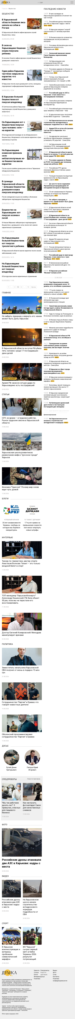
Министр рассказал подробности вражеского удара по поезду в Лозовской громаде (58, 330)
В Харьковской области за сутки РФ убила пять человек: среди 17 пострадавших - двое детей (58, 217)
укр (39, 2)
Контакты (56, 976)
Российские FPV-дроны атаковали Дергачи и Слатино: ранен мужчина (57, 170)
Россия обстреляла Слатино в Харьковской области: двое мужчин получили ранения (57, 249)
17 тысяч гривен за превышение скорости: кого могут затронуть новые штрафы (56, 292)
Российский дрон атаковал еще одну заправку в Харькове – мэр (58, 110)
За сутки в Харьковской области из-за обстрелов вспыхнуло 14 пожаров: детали (58, 225)
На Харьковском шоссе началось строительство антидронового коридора (56, 421)
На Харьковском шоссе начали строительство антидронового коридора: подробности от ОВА (58, 122)
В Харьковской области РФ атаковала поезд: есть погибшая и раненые (57, 338)
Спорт (5, 923)
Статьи (5, 394)
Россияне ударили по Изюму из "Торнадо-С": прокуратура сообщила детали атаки (58, 71)
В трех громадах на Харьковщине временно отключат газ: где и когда (58, 16)
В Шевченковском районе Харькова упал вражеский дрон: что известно (57, 265)
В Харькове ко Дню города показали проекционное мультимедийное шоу (57, 371)
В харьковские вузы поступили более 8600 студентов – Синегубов (58, 115)
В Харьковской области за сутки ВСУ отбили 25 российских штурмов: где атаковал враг (58, 233)
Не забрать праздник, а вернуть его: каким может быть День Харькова (58, 201)
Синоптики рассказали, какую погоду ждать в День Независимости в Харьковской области (58, 308)
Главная (4, 8)
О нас (54, 974)
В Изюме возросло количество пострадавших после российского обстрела (58, 39)
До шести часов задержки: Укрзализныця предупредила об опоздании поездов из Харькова (57, 186)
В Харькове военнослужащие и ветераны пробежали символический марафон (58, 379)
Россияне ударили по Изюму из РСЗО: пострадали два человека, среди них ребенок (57, 162)
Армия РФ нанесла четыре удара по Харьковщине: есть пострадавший (56, 241)
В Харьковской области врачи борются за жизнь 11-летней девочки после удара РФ (58, 154)
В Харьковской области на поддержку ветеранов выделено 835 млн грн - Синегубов (57, 363)
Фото (4, 824)
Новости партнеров (33, 779)
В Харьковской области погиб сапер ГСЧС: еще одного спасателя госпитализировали (57, 209)
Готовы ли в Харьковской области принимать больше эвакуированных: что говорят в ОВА (57, 79)
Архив (33, 287)
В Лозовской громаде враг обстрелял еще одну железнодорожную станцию (56, 300)
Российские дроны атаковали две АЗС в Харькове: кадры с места (57, 23)
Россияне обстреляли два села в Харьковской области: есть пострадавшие (58, 47)
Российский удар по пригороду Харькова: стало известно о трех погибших (58, 257)
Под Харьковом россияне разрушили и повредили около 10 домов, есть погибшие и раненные (57, 284)
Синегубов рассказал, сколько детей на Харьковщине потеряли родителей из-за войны (57, 87)
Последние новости (55, 9)
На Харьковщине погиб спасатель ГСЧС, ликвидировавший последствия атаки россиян (57, 146)
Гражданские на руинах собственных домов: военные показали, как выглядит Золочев (56, 346)
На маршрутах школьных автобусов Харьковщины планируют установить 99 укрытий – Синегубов (57, 138)
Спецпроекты (9, 779)
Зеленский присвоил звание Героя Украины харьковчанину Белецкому (57, 55)
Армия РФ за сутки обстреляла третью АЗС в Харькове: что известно (58, 130)
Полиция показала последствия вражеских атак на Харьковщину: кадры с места (58, 178)
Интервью (7, 537)
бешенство (12, 8)
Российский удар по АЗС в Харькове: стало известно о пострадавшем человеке (56, 95)
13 (28, 287)
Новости (36, 970)
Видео (5, 876)
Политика (7, 644)
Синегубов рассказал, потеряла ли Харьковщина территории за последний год (58, 103)
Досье (5, 746)
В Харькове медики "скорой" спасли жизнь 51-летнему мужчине (57, 31)
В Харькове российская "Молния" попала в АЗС (55, 272)
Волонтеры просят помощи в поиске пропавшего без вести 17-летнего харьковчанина (57, 387)
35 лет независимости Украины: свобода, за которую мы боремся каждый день (58, 194)
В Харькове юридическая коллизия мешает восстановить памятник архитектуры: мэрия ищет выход (57, 396)
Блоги (5, 498)
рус (42, 2)
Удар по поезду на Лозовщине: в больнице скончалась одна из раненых (58, 315)
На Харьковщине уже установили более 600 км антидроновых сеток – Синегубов (56, 63)
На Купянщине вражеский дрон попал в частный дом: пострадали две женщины (56, 405)
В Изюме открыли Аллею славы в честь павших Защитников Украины (58, 321)
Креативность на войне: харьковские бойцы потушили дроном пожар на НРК (58, 355)
